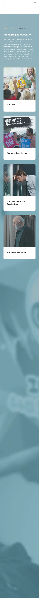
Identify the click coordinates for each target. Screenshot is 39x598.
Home (6, 28)
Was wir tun (14, 28)
